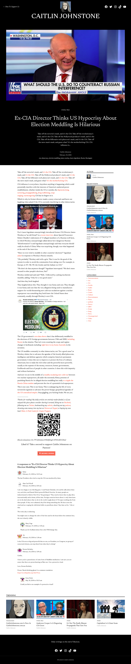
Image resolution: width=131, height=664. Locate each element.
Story (90, 314)
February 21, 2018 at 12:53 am (32, 474)
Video (90, 318)
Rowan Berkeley (28, 549)
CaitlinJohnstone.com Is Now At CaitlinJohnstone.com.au (97, 209)
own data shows (40, 336)
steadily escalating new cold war (56, 375)
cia (40, 158)
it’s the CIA (47, 172)
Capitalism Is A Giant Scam (107, 623)
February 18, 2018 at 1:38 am (32, 537)
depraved (60, 190)
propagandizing (31, 193)
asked (19, 256)
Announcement (91, 206)
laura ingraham (75, 158)
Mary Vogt (28, 523)
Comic (90, 292)
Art (89, 280)
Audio (90, 287)
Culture (90, 295)
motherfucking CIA (59, 181)
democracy (45, 158)
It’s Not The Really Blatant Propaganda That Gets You (99, 266)
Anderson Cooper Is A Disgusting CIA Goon (99, 238)
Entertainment (93, 297)
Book (90, 290)
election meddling (54, 158)
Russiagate (88, 158)
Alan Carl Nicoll (28, 483)
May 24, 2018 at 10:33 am (33, 580)
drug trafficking (44, 193)
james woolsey (65, 158)
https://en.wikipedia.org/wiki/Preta (28, 573)
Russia (83, 158)
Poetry (90, 304)
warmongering (29, 196)
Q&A (89, 306)
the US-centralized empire (27, 393)
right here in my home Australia (53, 345)
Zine (89, 321)
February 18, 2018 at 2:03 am (32, 486)
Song (89, 311)
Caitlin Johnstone (65, 16)
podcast (90, 302)
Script (90, 309)
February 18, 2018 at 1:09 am (32, 551)
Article (63, 110)
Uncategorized (92, 316)
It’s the (49, 181)
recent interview (47, 235)
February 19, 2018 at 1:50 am (34, 526)
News (68, 110)
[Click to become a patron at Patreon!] (46, 456)
